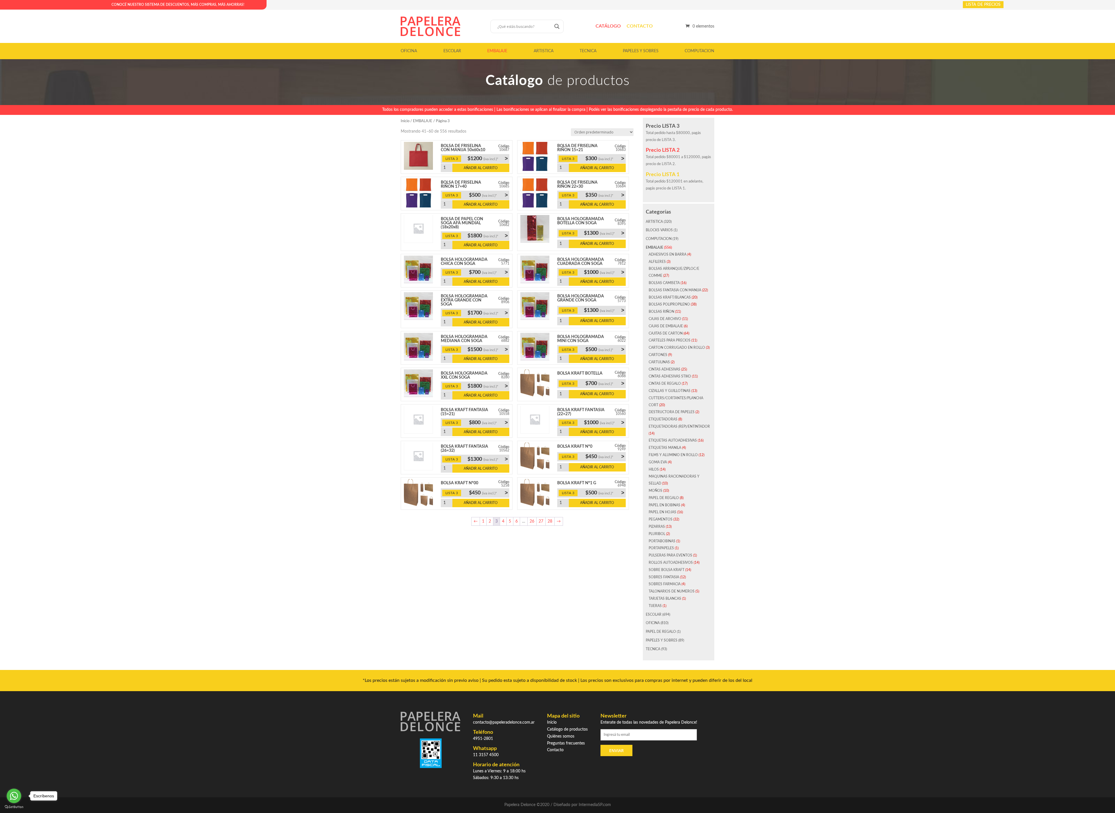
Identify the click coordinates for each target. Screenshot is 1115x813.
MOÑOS (655, 490)
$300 (604, 158)
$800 (488, 422)
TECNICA (588, 51)
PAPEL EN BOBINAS (664, 505)
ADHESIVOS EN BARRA (667, 254)
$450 (604, 456)
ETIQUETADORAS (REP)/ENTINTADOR (679, 426)
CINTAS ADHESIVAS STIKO (670, 376)
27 (541, 521)
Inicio (405, 121)
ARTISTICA (543, 51)
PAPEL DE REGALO (664, 498)
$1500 (487, 349)
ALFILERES (657, 261)
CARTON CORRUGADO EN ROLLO (677, 347)
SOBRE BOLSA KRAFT (666, 570)
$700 (488, 272)
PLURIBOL (657, 534)
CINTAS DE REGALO (665, 383)
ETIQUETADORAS (663, 419)
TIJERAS (655, 606)
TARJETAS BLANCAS (665, 598)
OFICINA (409, 51)
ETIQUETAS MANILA (665, 447)
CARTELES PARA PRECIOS (669, 340)
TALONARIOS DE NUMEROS (672, 591)
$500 (488, 195)
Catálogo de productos (567, 729)
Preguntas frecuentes (566, 743)
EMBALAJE (497, 51)
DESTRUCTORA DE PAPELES (672, 412)
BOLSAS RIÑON (661, 311)
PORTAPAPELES (661, 548)
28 (550, 521)
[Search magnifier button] (557, 26)
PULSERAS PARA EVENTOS (670, 555)
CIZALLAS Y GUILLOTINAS (669, 391)
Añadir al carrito (481, 168)
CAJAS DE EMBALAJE (666, 326)
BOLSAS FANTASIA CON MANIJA (675, 290)
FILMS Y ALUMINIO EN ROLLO (673, 455)
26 (532, 521)
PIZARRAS (657, 526)
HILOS (654, 469)
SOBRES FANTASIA (664, 577)
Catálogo (608, 26)
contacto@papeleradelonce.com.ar (504, 722)
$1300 (604, 233)
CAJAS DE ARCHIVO (665, 319)
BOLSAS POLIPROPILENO (669, 304)
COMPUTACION (699, 51)
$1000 (604, 272)
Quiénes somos (560, 736)
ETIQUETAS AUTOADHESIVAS (673, 440)
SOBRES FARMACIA (665, 584)
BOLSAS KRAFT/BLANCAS (670, 297)
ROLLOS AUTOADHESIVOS (671, 562)
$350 (604, 195)
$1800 (487, 236)
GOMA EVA (658, 462)
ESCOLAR (452, 51)
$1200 (487, 158)
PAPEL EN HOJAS (662, 512)
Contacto (640, 26)
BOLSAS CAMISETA (664, 283)
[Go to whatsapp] (14, 796)
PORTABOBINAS (662, 541)
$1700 (487, 313)
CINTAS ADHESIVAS (664, 369)
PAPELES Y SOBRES (641, 51)
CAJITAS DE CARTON (666, 333)
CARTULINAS (659, 362)
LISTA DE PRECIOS (983, 5)
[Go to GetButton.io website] (14, 807)
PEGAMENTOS (660, 519)
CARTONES (658, 355)
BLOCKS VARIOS (659, 230)
